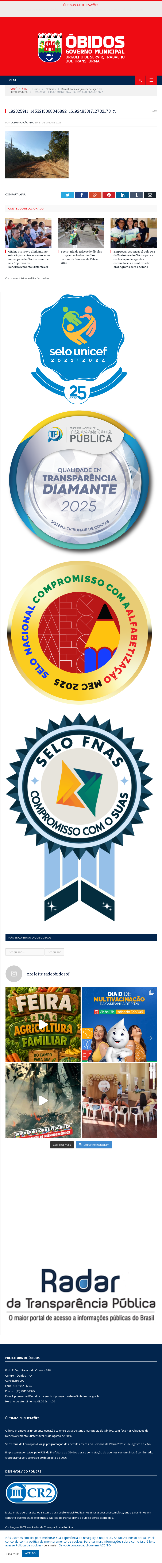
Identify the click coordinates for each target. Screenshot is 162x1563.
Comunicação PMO (22, 122)
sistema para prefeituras (57, 1512)
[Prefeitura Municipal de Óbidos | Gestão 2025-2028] (81, 46)
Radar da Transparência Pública (52, 1527)
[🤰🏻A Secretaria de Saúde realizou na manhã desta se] (119, 1100)
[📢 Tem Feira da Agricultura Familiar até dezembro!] (43, 1024)
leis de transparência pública (72, 1518)
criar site (31, 1512)
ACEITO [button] (30, 1553)
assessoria (103, 1512)
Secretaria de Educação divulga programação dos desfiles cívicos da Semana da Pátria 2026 (80, 10)
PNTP (23, 1527)
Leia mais (50, 1545)
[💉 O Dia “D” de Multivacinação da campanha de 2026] (119, 1024)
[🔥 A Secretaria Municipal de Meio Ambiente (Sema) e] (43, 1100)
